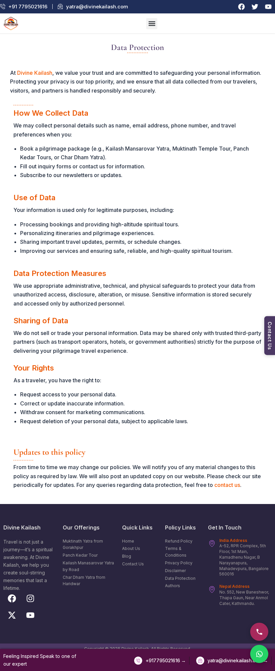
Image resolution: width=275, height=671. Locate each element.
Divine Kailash (34, 72)
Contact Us (270, 335)
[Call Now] (259, 632)
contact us (227, 485)
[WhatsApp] (259, 654)
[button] (151, 23)
